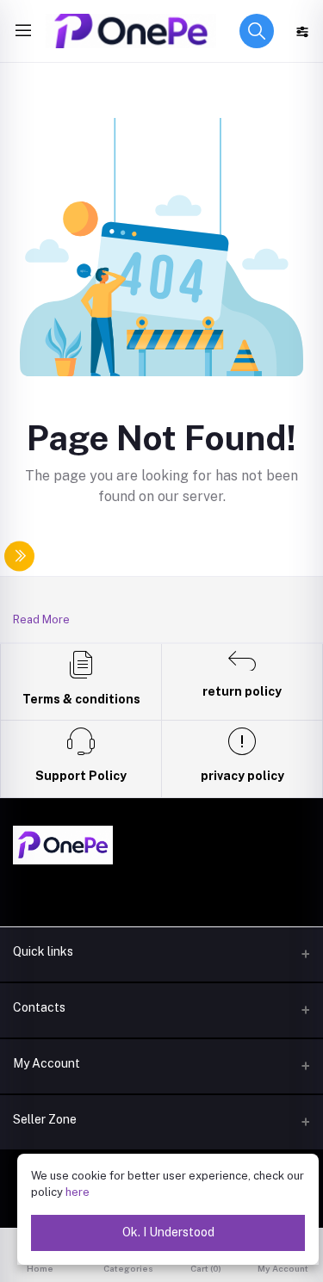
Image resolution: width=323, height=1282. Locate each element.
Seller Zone (45, 1119)
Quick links (43, 951)
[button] (256, 31)
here (77, 1192)
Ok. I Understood (168, 1232)
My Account (46, 1063)
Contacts (39, 1007)
